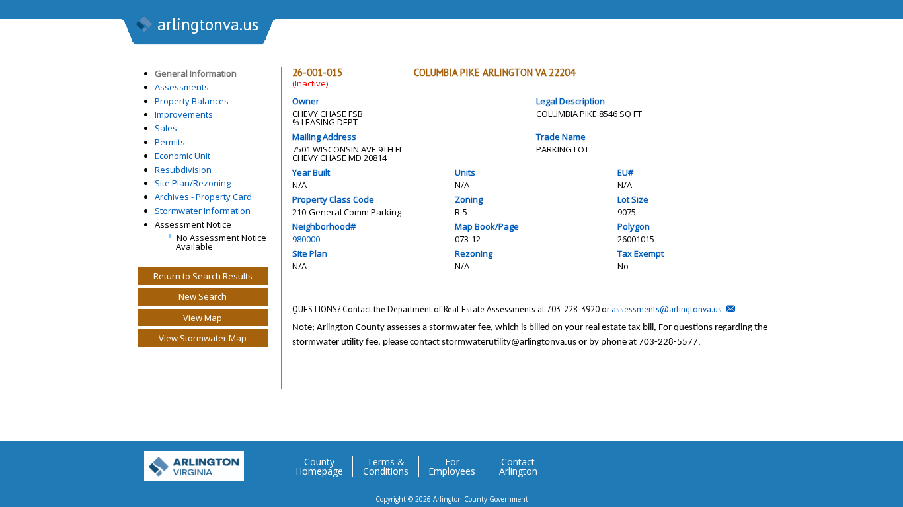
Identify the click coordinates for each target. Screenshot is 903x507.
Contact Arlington (518, 466)
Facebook (695, 461)
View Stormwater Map (203, 338)
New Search (202, 296)
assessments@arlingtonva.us (666, 309)
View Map (202, 317)
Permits (170, 142)
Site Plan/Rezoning (193, 183)
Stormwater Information (203, 211)
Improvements (184, 114)
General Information (196, 73)
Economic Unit (182, 156)
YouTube (748, 461)
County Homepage (319, 466)
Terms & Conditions (386, 466)
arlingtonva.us (207, 24)
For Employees (451, 466)
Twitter (669, 461)
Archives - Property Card (203, 197)
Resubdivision (183, 170)
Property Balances (192, 101)
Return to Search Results (203, 276)
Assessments (182, 87)
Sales (166, 128)
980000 (306, 239)
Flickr (721, 461)
